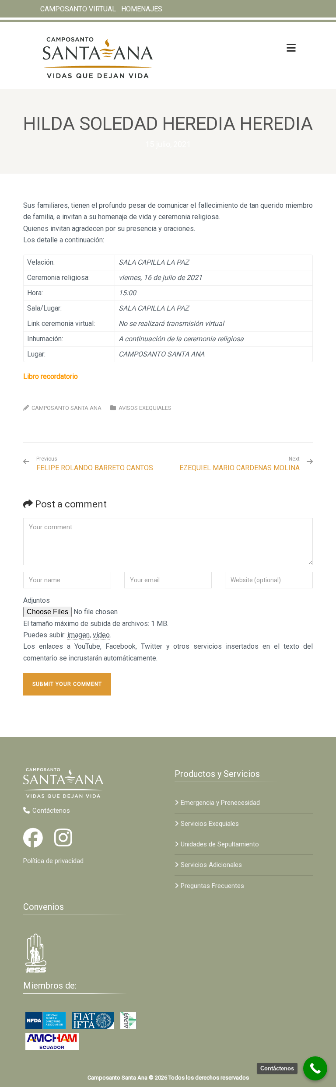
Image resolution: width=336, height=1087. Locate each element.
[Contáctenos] (315, 1068)
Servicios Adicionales (211, 865)
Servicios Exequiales (210, 824)
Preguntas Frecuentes (212, 886)
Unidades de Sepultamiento (220, 844)
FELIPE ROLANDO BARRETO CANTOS (94, 464)
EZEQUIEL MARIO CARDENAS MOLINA (239, 468)
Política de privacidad (53, 861)
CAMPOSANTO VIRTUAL (78, 9)
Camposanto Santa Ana (67, 408)
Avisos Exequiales (145, 408)
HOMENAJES (141, 9)
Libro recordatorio (50, 376)
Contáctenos (51, 810)
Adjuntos (36, 600)
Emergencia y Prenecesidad (220, 803)
